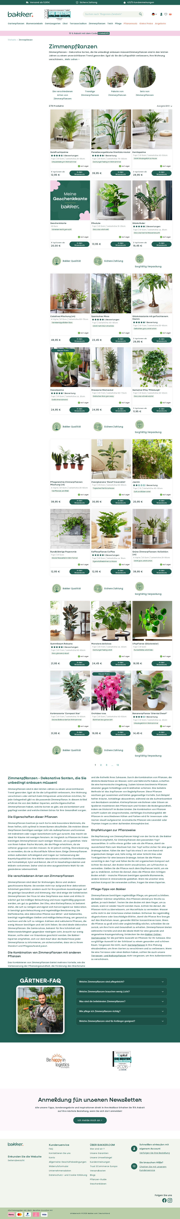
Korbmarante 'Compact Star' (65, 713)
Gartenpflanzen (16, 23)
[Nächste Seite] (124, 765)
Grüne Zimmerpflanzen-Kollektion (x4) (150, 553)
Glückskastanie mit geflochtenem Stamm (150, 317)
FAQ (51, 1148)
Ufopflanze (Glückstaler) (145, 643)
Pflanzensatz (130, 23)
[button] (78, 14)
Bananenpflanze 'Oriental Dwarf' (149, 713)
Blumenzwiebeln (34, 23)
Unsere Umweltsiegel (101, 1157)
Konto (52, 1157)
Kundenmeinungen (100, 1162)
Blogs (92, 1175)
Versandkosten (98, 1170)
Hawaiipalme (57, 390)
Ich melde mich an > (90, 1120)
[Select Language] (154, 15)
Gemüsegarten (52, 23)
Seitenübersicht (16, 1160)
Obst (65, 23)
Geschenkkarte (58, 223)
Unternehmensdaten (60, 1170)
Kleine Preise (146, 23)
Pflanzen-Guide (98, 1179)
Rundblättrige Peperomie (63, 551)
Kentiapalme (139, 152)
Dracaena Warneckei (102, 390)
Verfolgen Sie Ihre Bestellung (155, 1153)
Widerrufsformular (58, 1166)
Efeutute (96, 223)
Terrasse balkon (78, 23)
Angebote (160, 23)
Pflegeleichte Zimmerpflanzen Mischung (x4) (66, 483)
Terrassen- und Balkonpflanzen (108, 955)
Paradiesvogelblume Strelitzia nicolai (110, 152)
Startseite (12, 40)
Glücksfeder (138, 223)
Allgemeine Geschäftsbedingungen (67, 1162)
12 (118, 765)
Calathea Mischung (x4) (62, 316)
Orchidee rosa (98, 713)
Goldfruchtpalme (59, 152)
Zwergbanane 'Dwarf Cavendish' (108, 482)
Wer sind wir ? (97, 1148)
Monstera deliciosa (101, 643)
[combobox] (113, 14)
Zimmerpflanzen (97, 23)
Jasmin (136, 482)
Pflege (118, 23)
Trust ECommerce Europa (103, 1166)
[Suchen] (140, 14)
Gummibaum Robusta (61, 643)
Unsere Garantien (99, 1153)
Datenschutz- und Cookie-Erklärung (68, 1175)
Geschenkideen (98, 1183)
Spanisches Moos (100, 316)
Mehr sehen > (72, 59)
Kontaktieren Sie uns (60, 1153)
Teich (110, 23)
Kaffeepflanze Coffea (103, 551)
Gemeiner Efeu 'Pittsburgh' (146, 390)
